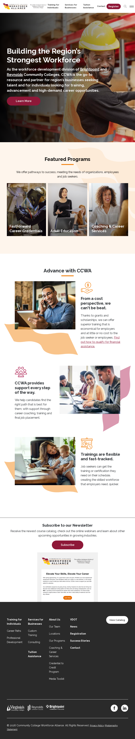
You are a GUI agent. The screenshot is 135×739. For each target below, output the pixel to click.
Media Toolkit (56, 678)
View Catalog (117, 620)
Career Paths (14, 630)
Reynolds (15, 75)
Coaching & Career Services (55, 652)
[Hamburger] (131, 6)
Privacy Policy (97, 725)
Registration (78, 633)
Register (113, 6)
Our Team (54, 626)
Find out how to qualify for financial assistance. (100, 342)
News (73, 626)
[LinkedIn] (124, 708)
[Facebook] (114, 708)
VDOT (73, 619)
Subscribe (67, 545)
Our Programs (57, 640)
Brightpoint (89, 69)
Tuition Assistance (88, 6)
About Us (54, 619)
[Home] (25, 6)
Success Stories (80, 640)
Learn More (23, 101)
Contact (101, 6)
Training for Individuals (53, 6)
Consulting (34, 642)
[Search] (125, 6)
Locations (54, 633)
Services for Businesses (71, 6)
